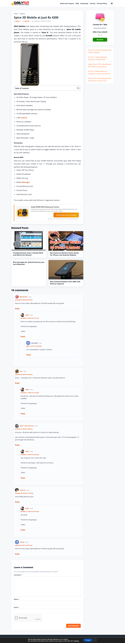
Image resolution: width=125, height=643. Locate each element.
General (26, 21)
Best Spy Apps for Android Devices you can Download (28, 263)
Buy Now (100, 40)
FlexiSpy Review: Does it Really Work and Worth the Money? (28, 254)
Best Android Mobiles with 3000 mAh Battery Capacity (65, 282)
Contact (92, 3)
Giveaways (84, 3)
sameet (22, 542)
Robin (27, 315)
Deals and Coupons (67, 3)
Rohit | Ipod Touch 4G (27, 426)
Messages (26, 182)
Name (16, 599)
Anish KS (22, 490)
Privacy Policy (102, 3)
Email (16, 607)
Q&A (77, 3)
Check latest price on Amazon (66, 215)
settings (76, 641)
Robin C (18, 21)
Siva (21, 371)
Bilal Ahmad (23, 297)
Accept (88, 640)
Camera (24, 118)
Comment (18, 575)
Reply (17, 308)
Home (16, 13)
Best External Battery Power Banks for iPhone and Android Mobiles (64, 254)
